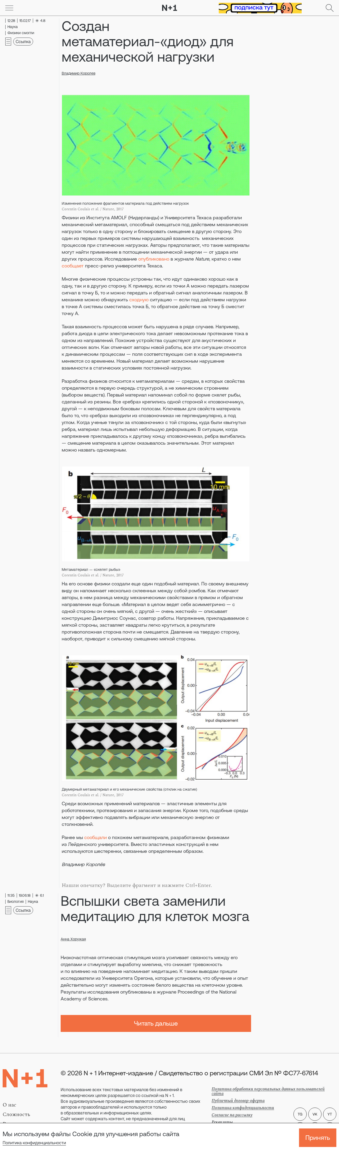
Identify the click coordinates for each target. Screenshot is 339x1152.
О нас (9, 1105)
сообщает (73, 265)
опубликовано (153, 259)
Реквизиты (222, 1122)
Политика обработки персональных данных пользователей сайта (268, 1091)
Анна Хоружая (73, 939)
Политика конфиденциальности (34, 1142)
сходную (139, 299)
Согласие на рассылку (232, 1115)
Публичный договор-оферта (238, 1101)
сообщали (95, 837)
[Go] (9, 8)
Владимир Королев (78, 73)
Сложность (16, 1114)
